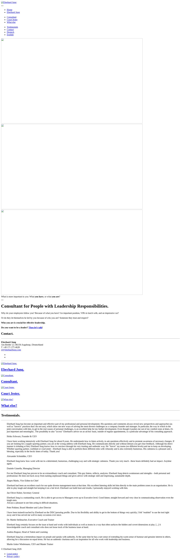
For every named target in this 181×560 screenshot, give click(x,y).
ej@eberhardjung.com (11, 350)
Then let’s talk (35, 327)
